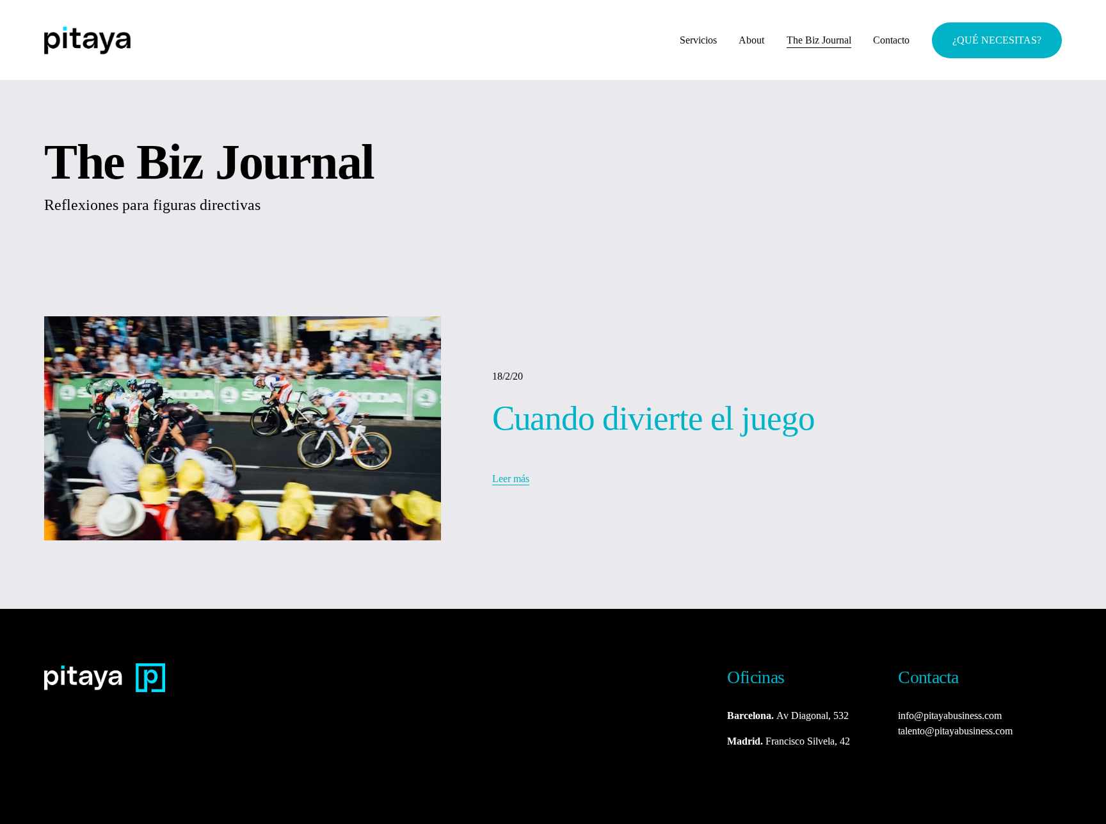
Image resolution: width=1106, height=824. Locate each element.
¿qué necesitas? (996, 40)
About (751, 40)
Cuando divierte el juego (653, 418)
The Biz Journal (819, 40)
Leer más (510, 478)
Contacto (891, 40)
